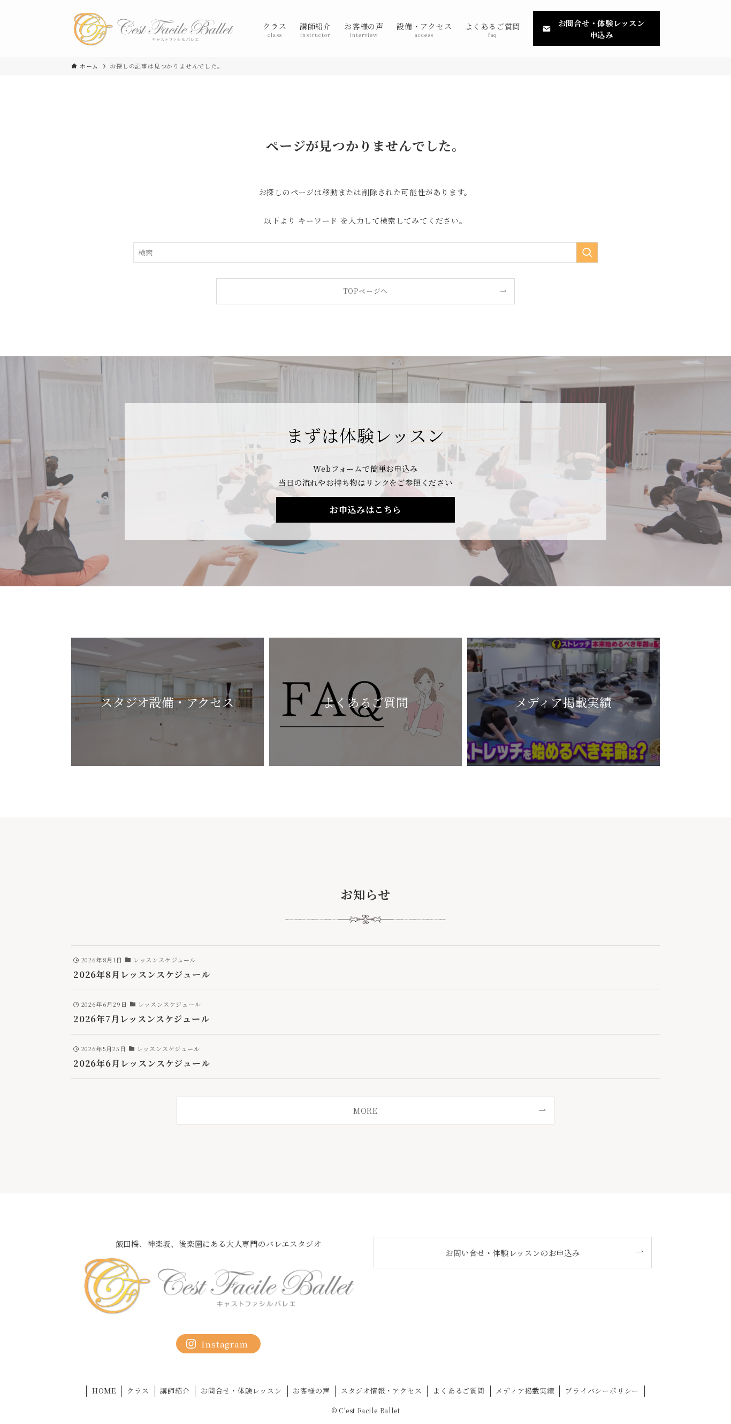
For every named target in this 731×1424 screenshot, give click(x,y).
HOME (104, 1390)
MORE (365, 1110)
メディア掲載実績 (525, 1390)
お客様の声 (311, 1390)
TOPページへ (366, 291)
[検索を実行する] (587, 252)
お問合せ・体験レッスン (241, 1390)
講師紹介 (174, 1390)
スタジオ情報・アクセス (381, 1390)
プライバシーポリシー (602, 1390)
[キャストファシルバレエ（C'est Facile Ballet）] (153, 29)
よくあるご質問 (459, 1390)
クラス (138, 1390)
